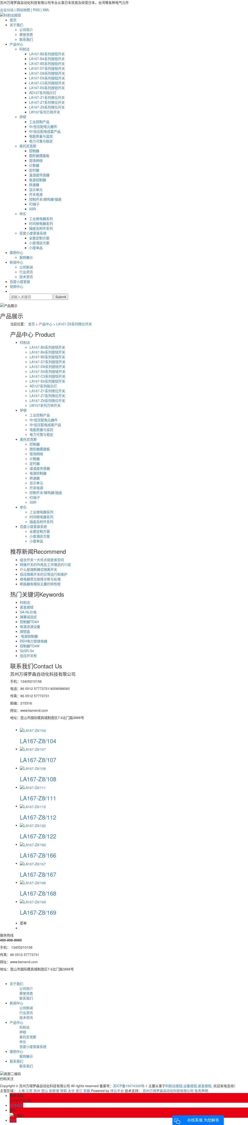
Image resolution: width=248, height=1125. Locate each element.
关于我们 (16, 24)
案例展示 (26, 257)
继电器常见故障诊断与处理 (40, 579)
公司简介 (26, 29)
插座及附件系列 (41, 228)
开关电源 (36, 194)
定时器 (34, 170)
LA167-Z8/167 (38, 874)
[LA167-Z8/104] (33, 729)
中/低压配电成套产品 (45, 131)
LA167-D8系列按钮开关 (47, 73)
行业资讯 (26, 271)
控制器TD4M (29, 645)
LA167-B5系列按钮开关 (47, 63)
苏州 (36, 1090)
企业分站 (7, 9)
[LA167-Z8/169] (33, 901)
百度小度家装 (20, 281)
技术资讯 (26, 276)
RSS (36, 9)
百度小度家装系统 (32, 233)
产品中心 (16, 44)
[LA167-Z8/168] (33, 882)
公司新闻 (26, 267)
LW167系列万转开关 (44, 111)
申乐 (22, 213)
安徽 (86, 1090)
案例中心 (16, 252)
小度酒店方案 (39, 242)
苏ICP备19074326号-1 (130, 1085)
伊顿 (22, 116)
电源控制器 (37, 179)
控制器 (34, 150)
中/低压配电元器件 (43, 126)
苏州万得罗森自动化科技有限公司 (168, 1090)
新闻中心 (16, 262)
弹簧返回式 (28, 616)
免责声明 (201, 1090)
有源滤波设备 (30, 626)
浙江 (79, 1090)
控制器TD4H (29, 621)
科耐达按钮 (173, 1085)
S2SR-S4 (27, 650)
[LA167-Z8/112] (33, 806)
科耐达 (24, 49)
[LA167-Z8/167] (33, 863)
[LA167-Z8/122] (33, 825)
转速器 (34, 184)
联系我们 (26, 39)
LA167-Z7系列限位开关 (47, 102)
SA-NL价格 (28, 611)
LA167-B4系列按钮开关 (47, 58)
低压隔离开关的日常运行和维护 (43, 574)
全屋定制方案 (39, 237)
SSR (32, 208)
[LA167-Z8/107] (33, 748)
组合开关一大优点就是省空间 (42, 559)
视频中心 (16, 286)
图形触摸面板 (39, 155)
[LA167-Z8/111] (33, 787)
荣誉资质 (26, 34)
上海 (21, 1090)
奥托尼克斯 (27, 145)
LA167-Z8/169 (38, 912)
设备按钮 (190, 1085)
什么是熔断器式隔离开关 (38, 569)
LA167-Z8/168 (38, 893)
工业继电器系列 (41, 218)
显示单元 (36, 189)
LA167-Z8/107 (38, 759)
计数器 (34, 165)
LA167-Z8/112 (38, 817)
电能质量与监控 (41, 136)
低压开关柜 (28, 655)
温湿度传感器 (39, 174)
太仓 (71, 1090)
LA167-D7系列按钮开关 (47, 68)
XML (46, 9)
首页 (13, 19)
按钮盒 (25, 631)
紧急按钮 (26, 607)
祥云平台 (117, 1090)
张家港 (54, 1090)
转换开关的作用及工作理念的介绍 (45, 564)
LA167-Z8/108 (38, 778)
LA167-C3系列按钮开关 (47, 82)
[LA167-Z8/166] (33, 844)
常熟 (63, 1090)
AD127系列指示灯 (42, 92)
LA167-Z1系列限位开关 (47, 97)
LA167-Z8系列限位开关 (47, 107)
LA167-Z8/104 (38, 740)
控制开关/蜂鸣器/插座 (45, 199)
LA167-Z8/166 (38, 855)
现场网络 (36, 160)
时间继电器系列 (41, 223)
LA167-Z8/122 (38, 836)
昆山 (44, 1090)
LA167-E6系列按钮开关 (47, 87)
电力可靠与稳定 (41, 141)
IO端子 (34, 204)
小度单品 (36, 247)
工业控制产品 (39, 121)
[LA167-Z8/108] (33, 768)
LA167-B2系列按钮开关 (47, 53)
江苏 (29, 1090)
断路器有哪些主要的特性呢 (40, 583)
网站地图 (23, 9)
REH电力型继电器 (33, 641)
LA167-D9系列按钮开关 (47, 78)
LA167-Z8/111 (38, 798)
